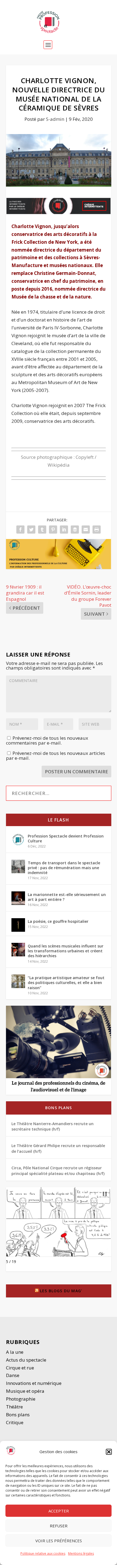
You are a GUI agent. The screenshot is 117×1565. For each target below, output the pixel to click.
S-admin (55, 119)
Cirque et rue (20, 1368)
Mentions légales (81, 1553)
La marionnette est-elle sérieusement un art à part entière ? (67, 897)
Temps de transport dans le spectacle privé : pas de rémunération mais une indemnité (64, 867)
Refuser (58, 1525)
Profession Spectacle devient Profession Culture (66, 838)
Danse (13, 1375)
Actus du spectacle (26, 1360)
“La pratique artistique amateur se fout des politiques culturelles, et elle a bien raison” (66, 982)
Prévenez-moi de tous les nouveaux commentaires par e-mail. (47, 740)
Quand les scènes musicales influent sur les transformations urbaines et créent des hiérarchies (65, 950)
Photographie (20, 1399)
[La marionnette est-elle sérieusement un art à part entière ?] (18, 898)
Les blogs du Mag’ (61, 1290)
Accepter (58, 1511)
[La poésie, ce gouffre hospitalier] (18, 925)
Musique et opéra (25, 1391)
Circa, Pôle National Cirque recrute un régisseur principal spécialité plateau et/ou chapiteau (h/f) (57, 1170)
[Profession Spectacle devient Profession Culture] (18, 839)
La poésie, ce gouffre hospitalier (58, 921)
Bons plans (58, 1107)
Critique (15, 1422)
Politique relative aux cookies (42, 1553)
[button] (109, 1451)
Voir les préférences (58, 1540)
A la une (15, 1352)
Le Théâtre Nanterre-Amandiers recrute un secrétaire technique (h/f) (52, 1126)
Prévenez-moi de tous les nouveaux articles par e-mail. (55, 755)
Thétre (15, 1407)
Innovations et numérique (33, 1383)
